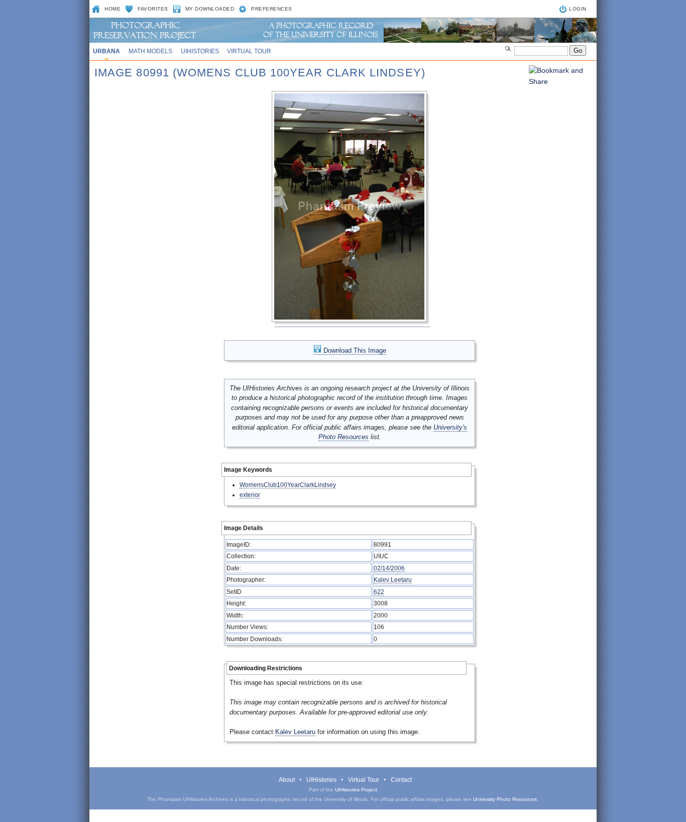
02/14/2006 (389, 568)
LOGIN (578, 9)
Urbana (106, 51)
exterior (250, 494)
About (287, 780)
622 (379, 591)
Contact (401, 780)
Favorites (153, 9)
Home (112, 9)
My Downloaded (210, 9)
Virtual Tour (249, 51)
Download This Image (353, 350)
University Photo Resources (505, 799)
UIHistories (200, 51)
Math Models (150, 51)
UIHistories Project (356, 789)
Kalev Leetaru (393, 579)
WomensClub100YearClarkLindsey (288, 484)
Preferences (271, 9)
